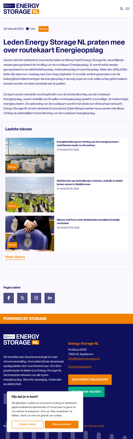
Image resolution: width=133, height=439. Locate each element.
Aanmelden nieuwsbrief (90, 379)
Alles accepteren (61, 424)
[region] (45, 411)
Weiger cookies (27, 424)
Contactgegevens (79, 366)
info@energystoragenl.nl (84, 358)
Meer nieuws (15, 257)
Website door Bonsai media (89, 426)
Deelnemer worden (86, 392)
